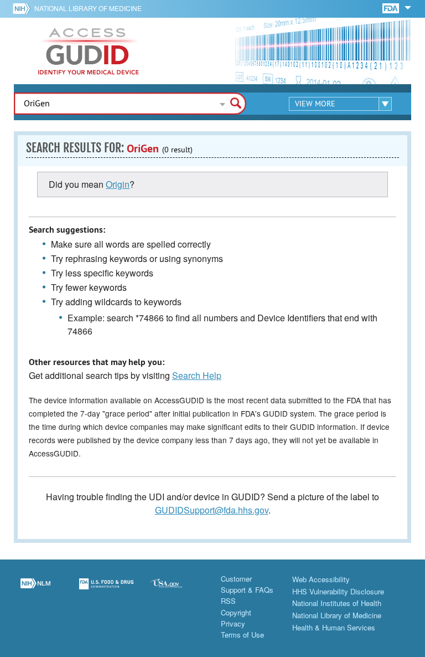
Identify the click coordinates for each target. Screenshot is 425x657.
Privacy (233, 623)
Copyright (236, 612)
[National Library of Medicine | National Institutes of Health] (35, 590)
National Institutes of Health (336, 603)
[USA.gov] (177, 590)
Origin (117, 184)
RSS (228, 601)
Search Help (196, 375)
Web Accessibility (321, 579)
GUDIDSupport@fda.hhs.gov (211, 510)
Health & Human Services (333, 627)
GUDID (88, 51)
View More (315, 104)
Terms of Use (242, 634)
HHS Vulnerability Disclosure (338, 591)
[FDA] (391, 7)
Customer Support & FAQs (247, 584)
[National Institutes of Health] (23, 8)
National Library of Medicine (88, 8)
